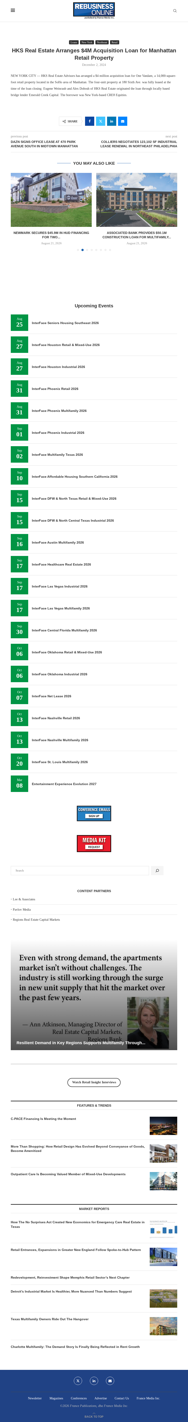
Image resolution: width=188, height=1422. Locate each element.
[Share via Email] (122, 121)
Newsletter (35, 1398)
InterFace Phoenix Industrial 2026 (58, 433)
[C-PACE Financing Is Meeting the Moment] (163, 1126)
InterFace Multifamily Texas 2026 (57, 454)
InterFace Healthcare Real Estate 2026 (61, 564)
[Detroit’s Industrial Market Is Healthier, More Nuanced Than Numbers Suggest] (163, 1298)
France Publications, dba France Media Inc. (99, 1406)
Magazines (56, 1398)
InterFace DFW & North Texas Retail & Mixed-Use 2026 (74, 498)
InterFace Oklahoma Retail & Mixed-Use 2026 (67, 652)
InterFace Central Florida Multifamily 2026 (64, 630)
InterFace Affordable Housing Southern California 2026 (75, 476)
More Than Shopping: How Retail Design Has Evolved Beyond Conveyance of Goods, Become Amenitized (78, 1149)
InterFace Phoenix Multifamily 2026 (59, 411)
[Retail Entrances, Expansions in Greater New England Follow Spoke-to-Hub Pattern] (163, 1257)
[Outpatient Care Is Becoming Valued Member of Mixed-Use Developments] (163, 1181)
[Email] (110, 1381)
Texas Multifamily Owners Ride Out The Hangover (49, 1319)
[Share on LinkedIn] (111, 121)
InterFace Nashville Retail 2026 (56, 718)
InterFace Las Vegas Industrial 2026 (60, 586)
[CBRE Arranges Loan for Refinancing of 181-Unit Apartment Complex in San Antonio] (136, 200)
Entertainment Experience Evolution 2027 (64, 784)
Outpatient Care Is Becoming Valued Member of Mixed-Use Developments (68, 1174)
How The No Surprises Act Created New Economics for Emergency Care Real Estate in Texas (78, 1224)
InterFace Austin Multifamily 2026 (58, 542)
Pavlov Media (22, 909)
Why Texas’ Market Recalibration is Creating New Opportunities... (91, 1043)
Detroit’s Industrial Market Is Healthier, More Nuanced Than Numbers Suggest (72, 1291)
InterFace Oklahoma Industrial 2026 (59, 674)
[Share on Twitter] (100, 121)
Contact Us (122, 1398)
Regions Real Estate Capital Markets (36, 919)
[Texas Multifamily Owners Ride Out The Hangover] (163, 1326)
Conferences (79, 1398)
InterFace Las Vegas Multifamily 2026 (61, 608)
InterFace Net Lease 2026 (51, 696)
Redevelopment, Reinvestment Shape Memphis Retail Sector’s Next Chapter (70, 1277)
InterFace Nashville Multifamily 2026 (60, 740)
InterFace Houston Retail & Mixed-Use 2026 (66, 345)
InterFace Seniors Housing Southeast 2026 (65, 323)
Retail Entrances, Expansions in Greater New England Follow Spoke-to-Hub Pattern (76, 1250)
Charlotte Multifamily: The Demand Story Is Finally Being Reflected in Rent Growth (75, 1347)
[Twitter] (78, 1381)
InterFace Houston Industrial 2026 (58, 367)
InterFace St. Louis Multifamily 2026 (60, 762)
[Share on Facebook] (89, 121)
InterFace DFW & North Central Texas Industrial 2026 (73, 520)
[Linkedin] (94, 1381)
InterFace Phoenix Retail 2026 (55, 389)
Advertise (100, 1398)
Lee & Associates (24, 899)
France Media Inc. (148, 1398)
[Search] (175, 11)
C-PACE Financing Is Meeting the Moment (43, 1119)
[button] (17, 212)
